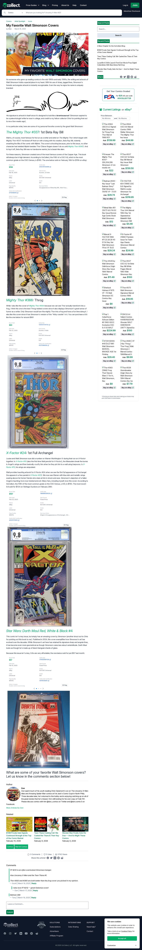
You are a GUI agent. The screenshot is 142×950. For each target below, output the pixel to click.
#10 (21, 461)
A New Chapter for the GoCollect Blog (111, 46)
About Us (65, 5)
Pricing (55, 5)
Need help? (91, 927)
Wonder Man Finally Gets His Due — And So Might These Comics (74, 835)
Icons (30, 21)
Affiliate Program (56, 936)
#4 (39, 631)
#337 (22, 132)
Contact (83, 5)
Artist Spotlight (20, 21)
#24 (16, 453)
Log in (125, 5)
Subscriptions (55, 927)
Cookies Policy (126, 931)
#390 (75, 146)
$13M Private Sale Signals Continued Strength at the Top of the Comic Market (18, 835)
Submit (10, 912)
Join (135, 5)
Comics (9, 21)
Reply (34, 883)
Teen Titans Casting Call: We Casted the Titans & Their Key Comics (46, 835)
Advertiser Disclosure (132, 11)
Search (118, 35)
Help (74, 5)
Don (10, 29)
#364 (36, 306)
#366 (19, 300)
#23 (35, 475)
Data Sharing (73, 927)
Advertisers (54, 931)
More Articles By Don (14, 808)
